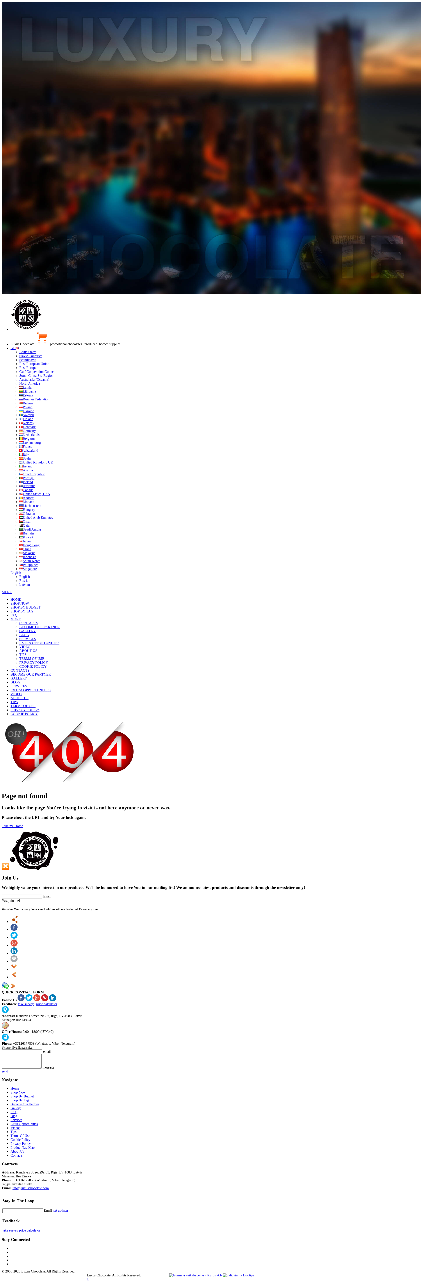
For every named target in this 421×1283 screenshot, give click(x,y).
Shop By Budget (22, 1096)
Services (16, 1120)
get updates (60, 1210)
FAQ (14, 615)
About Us (17, 1151)
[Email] (14, 961)
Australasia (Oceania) (34, 379)
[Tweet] (14, 937)
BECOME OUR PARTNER (39, 627)
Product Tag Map (23, 1147)
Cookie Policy (20, 1139)
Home (15, 1088)
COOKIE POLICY (33, 666)
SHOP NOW (20, 603)
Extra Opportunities (24, 1124)
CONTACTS (28, 623)
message (48, 1067)
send (5, 1071)
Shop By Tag (20, 1100)
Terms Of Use (20, 1136)
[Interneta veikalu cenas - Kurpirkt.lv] (196, 1275)
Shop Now (18, 1092)
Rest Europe (27, 368)
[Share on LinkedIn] (14, 953)
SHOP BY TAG (22, 611)
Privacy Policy (21, 1143)
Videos (15, 1128)
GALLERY (27, 631)
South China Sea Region (36, 375)
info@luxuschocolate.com (30, 1188)
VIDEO (24, 647)
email (47, 1051)
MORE (16, 619)
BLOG (24, 635)
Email (47, 896)
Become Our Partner (25, 1104)
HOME (16, 599)
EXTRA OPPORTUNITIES (39, 643)
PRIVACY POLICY (33, 662)
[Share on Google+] (14, 945)
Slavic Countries (30, 356)
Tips (13, 1132)
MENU (7, 592)
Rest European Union (34, 364)
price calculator (46, 1004)
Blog (14, 1116)
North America (29, 383)
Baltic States (27, 352)
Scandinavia (27, 360)
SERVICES (27, 639)
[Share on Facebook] (14, 929)
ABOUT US (28, 651)
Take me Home (12, 826)
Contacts (17, 1155)
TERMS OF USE (31, 658)
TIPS (23, 655)
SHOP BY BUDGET (26, 607)
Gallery (16, 1108)
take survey (26, 1004)
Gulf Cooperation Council (37, 371)
